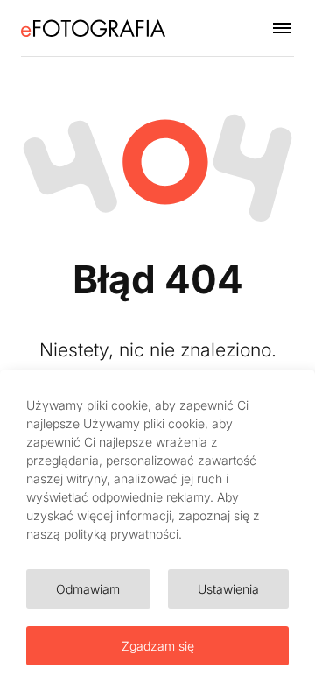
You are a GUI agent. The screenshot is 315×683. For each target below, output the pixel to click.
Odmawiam (88, 588)
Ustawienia (228, 588)
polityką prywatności (121, 533)
